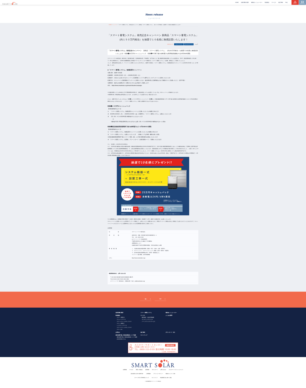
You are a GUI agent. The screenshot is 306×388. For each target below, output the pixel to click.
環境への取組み (139, 369)
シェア (196, 44)
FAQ (286, 2)
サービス (274, 2)
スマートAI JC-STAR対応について (141, 377)
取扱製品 (267, 2)
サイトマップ (144, 335)
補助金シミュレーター (256, 2)
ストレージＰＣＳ (121, 319)
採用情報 (147, 369)
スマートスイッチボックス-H (124, 327)
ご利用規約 (148, 373)
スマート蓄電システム (146, 312)
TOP (160, 299)
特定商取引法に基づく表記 (166, 377)
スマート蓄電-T (121, 323)
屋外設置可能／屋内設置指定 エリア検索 (126, 335)
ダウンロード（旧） (171, 332)
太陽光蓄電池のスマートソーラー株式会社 (153, 381)
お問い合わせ (163, 369)
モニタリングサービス (147, 319)
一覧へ (145, 299)
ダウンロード (155, 369)
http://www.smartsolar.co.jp (138, 258)
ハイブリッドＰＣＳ (122, 325)
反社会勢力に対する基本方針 (137, 373)
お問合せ (118, 332)
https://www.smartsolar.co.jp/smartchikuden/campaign (127, 85)
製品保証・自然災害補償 (148, 317)
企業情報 (125, 369)
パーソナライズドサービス (148, 321)
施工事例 (280, 2)
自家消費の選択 (245, 2)
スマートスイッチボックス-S (124, 321)
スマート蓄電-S (121, 317)
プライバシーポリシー (158, 373)
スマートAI (119, 329)
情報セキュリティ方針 (170, 373)
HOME (237, 2)
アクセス (131, 369)
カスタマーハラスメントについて (176, 369)
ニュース (115, 24)
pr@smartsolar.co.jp (140, 281)
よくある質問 (169, 315)
